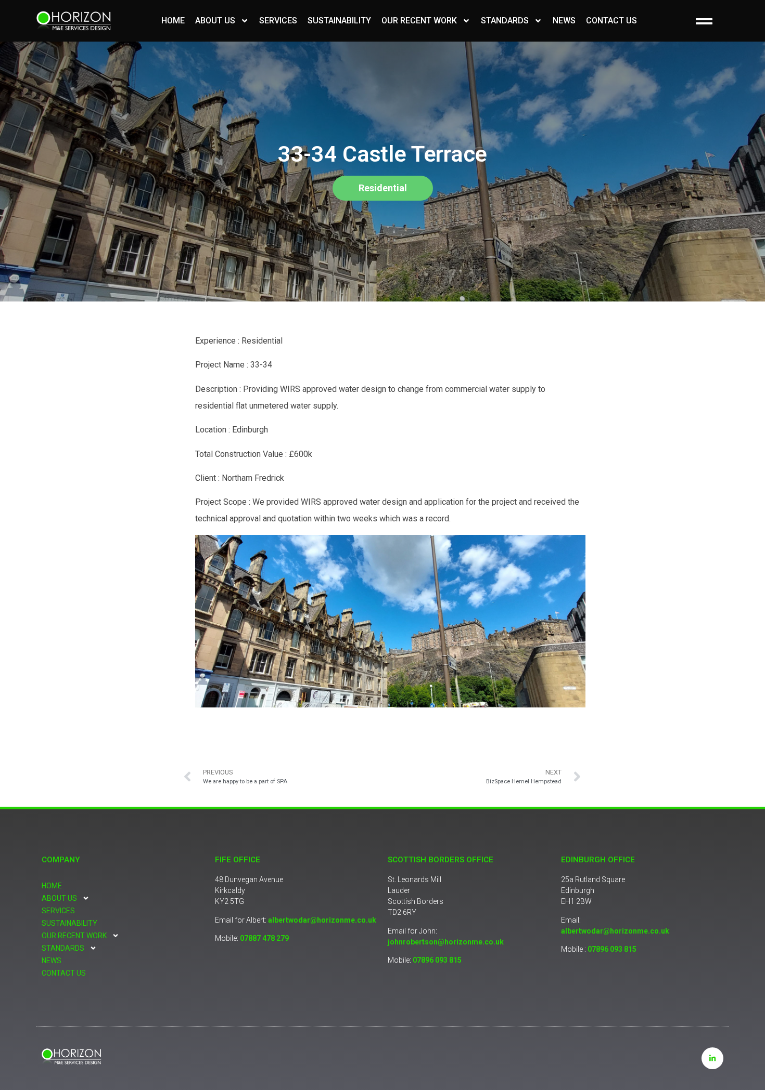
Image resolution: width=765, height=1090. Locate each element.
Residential (383, 187)
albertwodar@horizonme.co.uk (322, 920)
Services (278, 20)
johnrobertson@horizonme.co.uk (446, 942)
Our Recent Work (419, 20)
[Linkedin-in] (712, 1058)
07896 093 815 (437, 960)
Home (173, 20)
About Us (215, 20)
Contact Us (611, 20)
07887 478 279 (264, 938)
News (564, 20)
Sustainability (339, 20)
